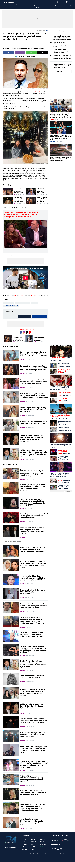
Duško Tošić (37, 92)
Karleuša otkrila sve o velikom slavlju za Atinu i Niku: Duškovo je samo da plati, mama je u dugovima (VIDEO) (39, 339)
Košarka (52, 141)
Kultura (63, 5)
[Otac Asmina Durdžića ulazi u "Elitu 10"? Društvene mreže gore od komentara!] (11, 593)
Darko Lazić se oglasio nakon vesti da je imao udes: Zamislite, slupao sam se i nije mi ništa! (33, 721)
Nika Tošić (27, 303)
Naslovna (5, 30)
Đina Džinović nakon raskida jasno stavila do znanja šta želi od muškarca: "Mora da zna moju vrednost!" (33, 649)
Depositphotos (37, 856)
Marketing (32, 854)
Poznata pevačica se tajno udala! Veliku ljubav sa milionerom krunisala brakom (34, 516)
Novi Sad (42, 847)
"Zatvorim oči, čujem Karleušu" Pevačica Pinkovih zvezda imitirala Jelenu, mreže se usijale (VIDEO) (19, 199)
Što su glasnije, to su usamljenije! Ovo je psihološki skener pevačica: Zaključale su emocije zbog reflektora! (19, 190)
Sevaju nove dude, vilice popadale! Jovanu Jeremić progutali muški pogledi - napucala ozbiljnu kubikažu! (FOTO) (32, 621)
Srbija (68, 5)
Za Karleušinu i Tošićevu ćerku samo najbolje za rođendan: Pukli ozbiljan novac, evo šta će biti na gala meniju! (18, 339)
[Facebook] (61, 2)
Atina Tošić (34, 303)
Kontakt (17, 854)
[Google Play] (66, 840)
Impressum (24, 854)
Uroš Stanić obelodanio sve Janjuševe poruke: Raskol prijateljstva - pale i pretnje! (31, 634)
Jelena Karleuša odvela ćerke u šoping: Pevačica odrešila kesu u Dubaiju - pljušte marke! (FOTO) (33, 354)
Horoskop (43, 844)
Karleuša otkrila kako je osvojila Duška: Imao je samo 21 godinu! (33, 423)
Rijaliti (37, 7)
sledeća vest (37, 336)
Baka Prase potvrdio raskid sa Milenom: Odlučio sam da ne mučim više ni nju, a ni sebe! (32, 549)
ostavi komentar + (39, 316)
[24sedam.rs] (9, 2)
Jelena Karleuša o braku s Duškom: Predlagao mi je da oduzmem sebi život (42, 199)
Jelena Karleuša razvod (11, 305)
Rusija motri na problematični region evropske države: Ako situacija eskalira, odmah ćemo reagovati (62, 58)
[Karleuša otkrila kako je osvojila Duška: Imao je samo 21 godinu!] (11, 425)
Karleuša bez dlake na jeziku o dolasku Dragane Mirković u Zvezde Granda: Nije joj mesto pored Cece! (32, 692)
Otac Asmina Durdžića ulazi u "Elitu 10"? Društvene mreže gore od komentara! (34, 592)
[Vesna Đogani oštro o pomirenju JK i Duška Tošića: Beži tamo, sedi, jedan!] (11, 411)
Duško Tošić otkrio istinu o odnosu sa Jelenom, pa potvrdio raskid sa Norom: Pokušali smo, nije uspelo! (33, 453)
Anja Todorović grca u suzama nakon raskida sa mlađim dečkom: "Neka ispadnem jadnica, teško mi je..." (32, 807)
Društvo (46, 5)
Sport (26, 5)
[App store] (55, 840)
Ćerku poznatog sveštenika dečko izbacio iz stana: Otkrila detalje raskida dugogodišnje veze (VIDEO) (32, 473)
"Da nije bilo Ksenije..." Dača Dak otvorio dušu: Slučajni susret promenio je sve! (33, 735)
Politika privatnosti (50, 854)
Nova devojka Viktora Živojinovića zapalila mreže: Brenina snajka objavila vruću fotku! (32, 822)
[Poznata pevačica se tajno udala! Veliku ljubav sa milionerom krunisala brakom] (11, 517)
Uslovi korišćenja (62, 854)
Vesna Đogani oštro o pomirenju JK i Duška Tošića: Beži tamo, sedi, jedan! (33, 410)
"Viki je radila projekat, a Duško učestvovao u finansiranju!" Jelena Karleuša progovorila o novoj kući (42, 190)
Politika (21, 5)
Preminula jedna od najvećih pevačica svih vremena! (32, 677)
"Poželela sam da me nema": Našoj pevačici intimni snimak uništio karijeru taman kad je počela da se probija (62, 65)
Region (42, 842)
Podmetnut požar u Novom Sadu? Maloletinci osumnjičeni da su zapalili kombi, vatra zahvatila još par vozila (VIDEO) (62, 37)
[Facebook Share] (8, 52)
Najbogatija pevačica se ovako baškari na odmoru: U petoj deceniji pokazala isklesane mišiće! (33, 779)
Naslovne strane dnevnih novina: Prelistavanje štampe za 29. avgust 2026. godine (60, 159)
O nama (11, 854)
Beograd (42, 839)
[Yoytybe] (67, 2)
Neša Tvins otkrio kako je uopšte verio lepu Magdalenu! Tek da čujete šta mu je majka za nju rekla (33, 749)
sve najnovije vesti (60, 71)
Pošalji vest (40, 854)
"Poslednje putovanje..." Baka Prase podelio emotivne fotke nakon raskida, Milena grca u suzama (32, 487)
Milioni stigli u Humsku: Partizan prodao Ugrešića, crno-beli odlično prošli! (62, 51)
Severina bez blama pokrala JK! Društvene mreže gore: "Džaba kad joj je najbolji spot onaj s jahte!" (33, 564)
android (20, 296)
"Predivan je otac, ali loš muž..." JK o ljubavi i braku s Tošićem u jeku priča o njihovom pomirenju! (34, 396)
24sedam (34, 296)
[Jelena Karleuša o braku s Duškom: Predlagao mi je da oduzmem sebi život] (31, 200)
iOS (15, 296)
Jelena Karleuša (8, 92)
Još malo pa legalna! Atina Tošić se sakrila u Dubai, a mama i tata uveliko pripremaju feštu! (34, 382)
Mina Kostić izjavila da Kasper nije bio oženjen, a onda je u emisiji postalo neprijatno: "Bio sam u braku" (21, 214)
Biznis (58, 5)
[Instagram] (64, 2)
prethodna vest (18, 336)
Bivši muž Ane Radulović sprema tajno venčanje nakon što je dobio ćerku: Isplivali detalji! (61, 44)
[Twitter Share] (42, 52)
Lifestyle (52, 5)
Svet (36, 5)
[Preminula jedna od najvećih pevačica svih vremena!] (11, 679)
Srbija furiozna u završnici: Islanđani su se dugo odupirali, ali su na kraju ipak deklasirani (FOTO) (60, 137)
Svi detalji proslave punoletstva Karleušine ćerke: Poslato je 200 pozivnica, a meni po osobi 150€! (33, 368)
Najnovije (7, 5)
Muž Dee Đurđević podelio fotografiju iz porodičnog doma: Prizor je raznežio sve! (33, 792)
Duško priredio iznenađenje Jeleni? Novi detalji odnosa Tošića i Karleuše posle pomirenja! (31, 438)
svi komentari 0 (24, 316)
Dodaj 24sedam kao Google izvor (27, 56)
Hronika (41, 5)
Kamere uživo (15, 5)
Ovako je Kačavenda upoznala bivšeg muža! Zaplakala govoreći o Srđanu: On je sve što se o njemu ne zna (34, 764)
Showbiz (31, 5)
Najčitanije (61, 31)
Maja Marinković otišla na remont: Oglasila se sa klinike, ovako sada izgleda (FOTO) (32, 578)
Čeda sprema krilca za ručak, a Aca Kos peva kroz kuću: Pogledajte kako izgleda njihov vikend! (33, 531)
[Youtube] (30, 332)
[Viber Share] (20, 52)
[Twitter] (69, 2)
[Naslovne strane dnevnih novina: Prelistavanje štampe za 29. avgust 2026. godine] (61, 150)
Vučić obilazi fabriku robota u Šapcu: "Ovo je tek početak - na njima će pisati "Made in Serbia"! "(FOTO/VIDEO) (60, 115)
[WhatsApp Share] (31, 52)
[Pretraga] (57, 2)
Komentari (68, 31)
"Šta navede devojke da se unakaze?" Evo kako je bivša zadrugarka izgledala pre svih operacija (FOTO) (32, 502)
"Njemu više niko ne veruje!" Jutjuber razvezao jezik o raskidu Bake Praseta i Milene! (33, 606)
